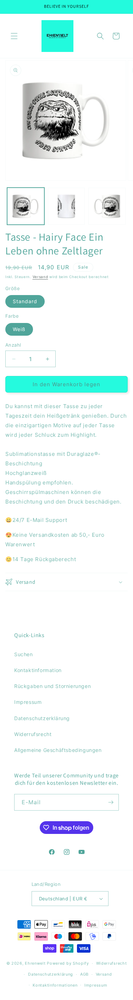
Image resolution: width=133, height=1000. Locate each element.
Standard (25, 301)
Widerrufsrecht (32, 734)
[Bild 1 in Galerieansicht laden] (25, 206)
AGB (84, 974)
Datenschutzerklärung (42, 718)
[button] (14, 36)
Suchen (23, 654)
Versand (40, 277)
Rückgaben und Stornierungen (52, 686)
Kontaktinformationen (55, 985)
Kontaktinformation (38, 670)
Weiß (19, 329)
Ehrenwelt (35, 963)
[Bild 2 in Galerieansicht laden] (66, 206)
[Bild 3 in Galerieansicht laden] (107, 206)
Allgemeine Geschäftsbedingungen (58, 750)
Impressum (27, 702)
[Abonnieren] (110, 802)
